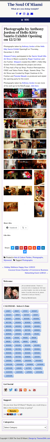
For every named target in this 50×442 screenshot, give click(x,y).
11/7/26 (28, 368)
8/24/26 (37, 326)
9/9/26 (34, 341)
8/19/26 (27, 322)
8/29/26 (8, 334)
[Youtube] (28, 13)
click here (35, 86)
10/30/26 (40, 364)
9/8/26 (25, 341)
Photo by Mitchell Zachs (29, 298)
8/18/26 (18, 322)
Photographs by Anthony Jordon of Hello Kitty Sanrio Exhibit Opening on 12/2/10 (24, 34)
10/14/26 (38, 360)
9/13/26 (37, 345)
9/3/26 (17, 338)
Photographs (38, 257)
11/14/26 (38, 368)
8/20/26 (37, 322)
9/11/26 (18, 345)
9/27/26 (18, 357)
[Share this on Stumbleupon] (34, 248)
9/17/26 (18, 349)
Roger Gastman (34, 59)
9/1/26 (36, 334)
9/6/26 (8, 341)
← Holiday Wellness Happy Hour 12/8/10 (18, 267)
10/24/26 (19, 364)
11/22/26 (9, 372)
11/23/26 (19, 372)
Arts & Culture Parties (23, 257)
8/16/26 (36, 319)
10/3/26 (8, 360)
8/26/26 (18, 330)
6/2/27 (36, 315)
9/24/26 (27, 353)
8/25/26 (8, 330)
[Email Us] (32, 13)
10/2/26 (37, 357)
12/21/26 (9, 376)
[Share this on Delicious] (25, 251)
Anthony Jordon (28, 46)
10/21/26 (9, 364)
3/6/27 (17, 311)
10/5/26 (18, 360)
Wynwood (8, 260)
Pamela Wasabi (20, 76)
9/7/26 (17, 341)
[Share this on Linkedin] (43, 248)
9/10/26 (8, 345)
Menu (26, 19)
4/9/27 (18, 315)
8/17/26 (8, 322)
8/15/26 (26, 319)
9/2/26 (8, 338)
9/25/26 (37, 353)
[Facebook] (17, 13)
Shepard (17, 62)
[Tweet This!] (12, 248)
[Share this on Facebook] (17, 248)
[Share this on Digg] (39, 248)
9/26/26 (8, 357)
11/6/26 (19, 368)
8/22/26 (18, 326)
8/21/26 (8, 326)
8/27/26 (27, 330)
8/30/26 (18, 334)
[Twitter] (20, 13)
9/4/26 (25, 338)
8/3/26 (18, 319)
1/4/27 (8, 311)
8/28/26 (37, 330)
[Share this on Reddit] (30, 248)
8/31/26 (27, 334)
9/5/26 (34, 338)
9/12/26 (27, 345)
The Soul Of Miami (25, 5)
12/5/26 (29, 372)
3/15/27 (34, 311)
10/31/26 (9, 368)
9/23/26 (18, 353)
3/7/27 (25, 311)
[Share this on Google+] (21, 248)
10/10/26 (28, 360)
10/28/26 (30, 364)
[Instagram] (24, 13)
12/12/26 (39, 372)
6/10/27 (8, 319)
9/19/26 (37, 349)
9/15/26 (8, 349)
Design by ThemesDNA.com (39, 438)
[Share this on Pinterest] (25, 248)
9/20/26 (8, 353)
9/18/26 (27, 349)
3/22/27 (8, 315)
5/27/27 (26, 315)
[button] (11, 94)
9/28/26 (27, 357)
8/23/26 (27, 326)
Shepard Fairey (10, 56)
